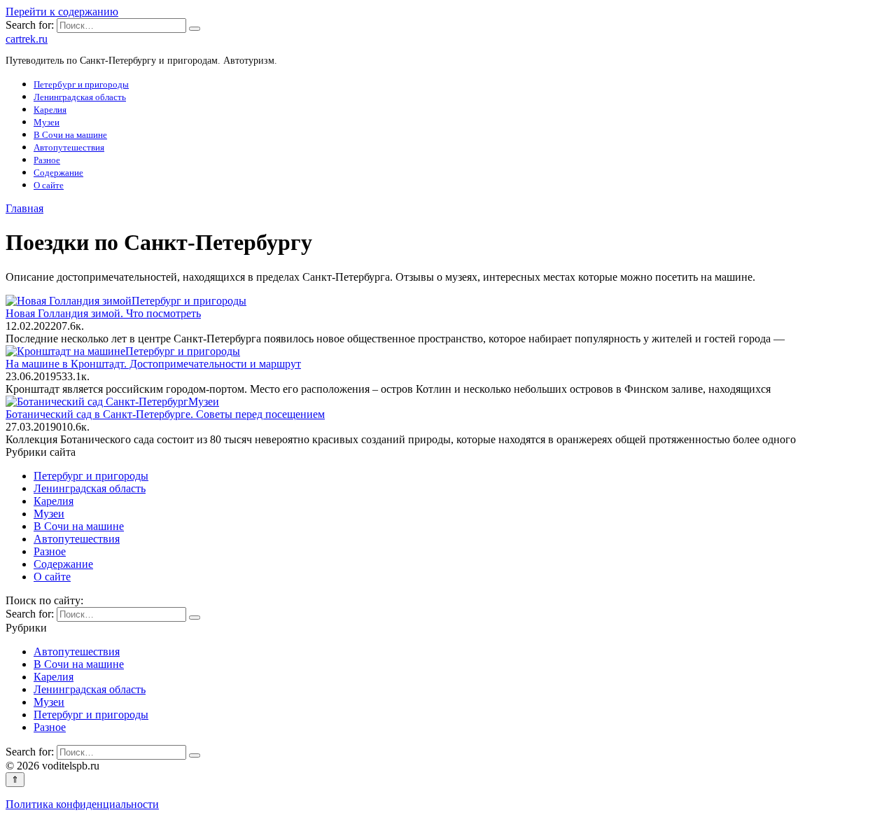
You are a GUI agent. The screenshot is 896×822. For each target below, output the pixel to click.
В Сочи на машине (70, 135)
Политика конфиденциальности (82, 804)
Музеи (46, 122)
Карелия (50, 109)
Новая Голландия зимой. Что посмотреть (103, 313)
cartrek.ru (27, 39)
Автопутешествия (69, 147)
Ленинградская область (80, 97)
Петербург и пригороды (81, 84)
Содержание (58, 172)
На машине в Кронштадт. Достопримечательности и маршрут (153, 364)
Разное (47, 160)
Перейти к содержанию (62, 12)
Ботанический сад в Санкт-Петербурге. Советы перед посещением (165, 414)
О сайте (49, 185)
